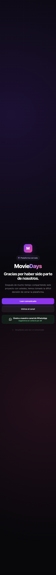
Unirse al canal (28, 309)
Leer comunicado (28, 301)
